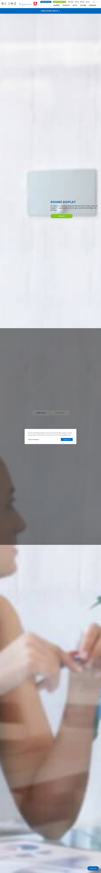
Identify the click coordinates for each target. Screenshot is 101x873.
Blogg (88, 2)
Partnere (83, 5)
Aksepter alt (66, 439)
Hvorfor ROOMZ (45, 2)
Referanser (92, 5)
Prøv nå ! (61, 216)
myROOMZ (70, 2)
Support (82, 2)
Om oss (75, 5)
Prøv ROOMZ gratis (50, 11)
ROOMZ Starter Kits (59, 2)
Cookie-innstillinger (33, 439)
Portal (77, 2)
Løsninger (56, 5)
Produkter (66, 5)
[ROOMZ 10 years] (6, 4)
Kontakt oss (93, 868)
